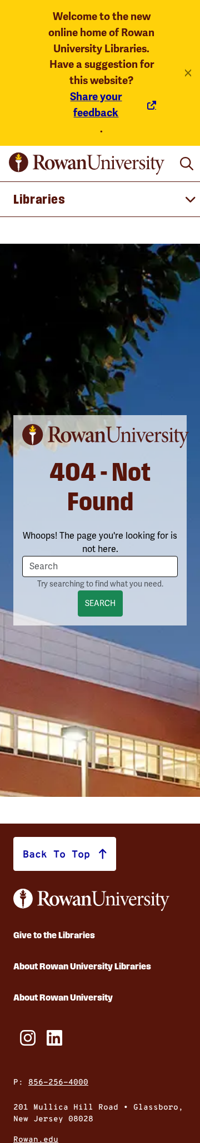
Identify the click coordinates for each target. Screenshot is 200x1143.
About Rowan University (63, 997)
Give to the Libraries (54, 935)
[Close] (188, 73)
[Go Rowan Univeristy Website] (91, 900)
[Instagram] (24, 1037)
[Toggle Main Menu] (100, 199)
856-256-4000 (58, 1081)
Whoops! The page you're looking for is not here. (100, 542)
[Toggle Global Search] (186, 163)
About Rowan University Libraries (82, 966)
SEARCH (100, 603)
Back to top (56, 853)
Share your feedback (96, 105)
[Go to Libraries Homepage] (86, 163)
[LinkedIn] (51, 1037)
